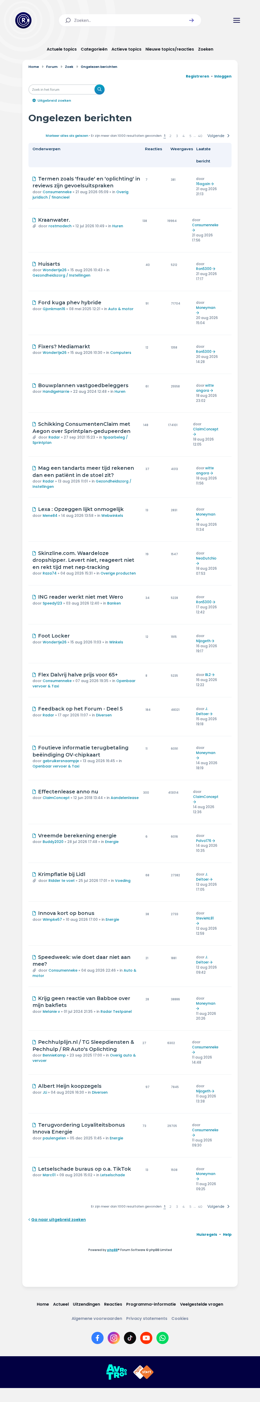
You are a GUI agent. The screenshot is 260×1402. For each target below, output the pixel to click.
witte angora (205, 388)
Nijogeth (203, 641)
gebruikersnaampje (61, 760)
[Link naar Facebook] (97, 1338)
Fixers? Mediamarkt (64, 346)
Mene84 (50, 515)
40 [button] (200, 136)
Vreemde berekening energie (77, 836)
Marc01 (49, 1175)
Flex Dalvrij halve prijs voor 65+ (78, 675)
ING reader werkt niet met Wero (80, 597)
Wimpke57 (52, 919)
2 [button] (170, 136)
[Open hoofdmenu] (237, 20)
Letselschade (112, 1175)
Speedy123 (52, 603)
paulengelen (54, 1138)
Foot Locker (54, 636)
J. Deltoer (202, 711)
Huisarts (49, 264)
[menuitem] (207, 1234)
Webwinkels (112, 515)
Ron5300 (204, 268)
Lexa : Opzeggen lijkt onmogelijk (81, 509)
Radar (54, 437)
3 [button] (177, 136)
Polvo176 (203, 840)
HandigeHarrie (56, 391)
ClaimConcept (205, 429)
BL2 (208, 674)
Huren (117, 226)
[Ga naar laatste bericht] (213, 184)
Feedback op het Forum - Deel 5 (80, 709)
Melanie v (51, 1011)
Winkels (116, 642)
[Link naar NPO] (143, 1372)
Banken (114, 603)
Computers (120, 352)
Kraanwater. (54, 220)
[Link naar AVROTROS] (116, 1372)
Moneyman (205, 307)
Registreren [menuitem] (197, 76)
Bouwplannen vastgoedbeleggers (83, 385)
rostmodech (60, 226)
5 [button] (190, 136)
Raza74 (50, 573)
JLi (45, 1092)
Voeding (123, 880)
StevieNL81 (205, 918)
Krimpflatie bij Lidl (61, 874)
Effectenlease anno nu (68, 792)
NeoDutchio (206, 558)
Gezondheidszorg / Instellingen (61, 275)
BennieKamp (54, 1055)
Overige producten (118, 573)
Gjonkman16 (54, 308)
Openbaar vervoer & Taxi (55, 766)
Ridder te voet (61, 880)
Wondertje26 (55, 270)
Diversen (104, 715)
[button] (191, 20)
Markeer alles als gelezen (67, 135)
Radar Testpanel (116, 1011)
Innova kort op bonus (66, 913)
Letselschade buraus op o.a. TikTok (84, 1169)
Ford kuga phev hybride (69, 302)
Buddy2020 (53, 841)
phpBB (112, 1250)
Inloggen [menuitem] (223, 76)
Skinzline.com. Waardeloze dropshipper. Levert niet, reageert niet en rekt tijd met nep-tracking (83, 560)
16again (203, 184)
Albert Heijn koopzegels (70, 1086)
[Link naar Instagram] (114, 1338)
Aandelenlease (125, 797)
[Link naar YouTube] (146, 1338)
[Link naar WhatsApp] (162, 1338)
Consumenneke (57, 191)
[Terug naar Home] (23, 20)
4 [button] (184, 136)
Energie (112, 841)
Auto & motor (121, 308)
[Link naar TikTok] (130, 1338)
